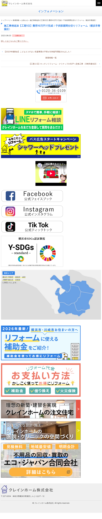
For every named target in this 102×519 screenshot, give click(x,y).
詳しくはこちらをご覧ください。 (15, 41)
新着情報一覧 (51, 58)
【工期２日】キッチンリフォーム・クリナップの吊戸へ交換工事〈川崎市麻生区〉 (63, 64)
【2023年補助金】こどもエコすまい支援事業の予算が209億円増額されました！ (38, 51)
